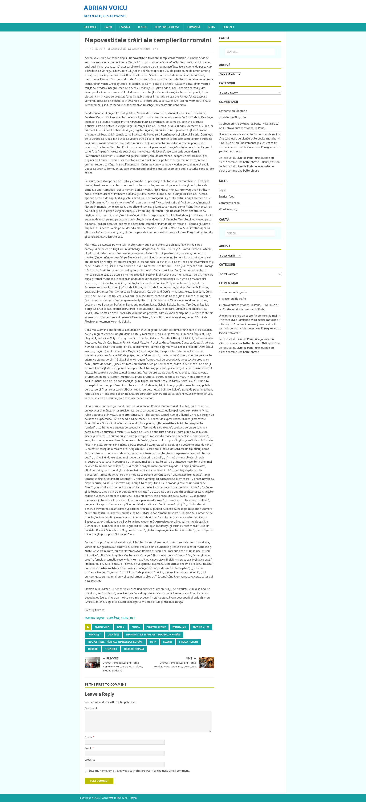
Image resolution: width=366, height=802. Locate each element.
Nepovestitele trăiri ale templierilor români (153, 634)
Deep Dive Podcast (167, 27)
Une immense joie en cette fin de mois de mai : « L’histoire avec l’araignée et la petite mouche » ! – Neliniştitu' (249, 139)
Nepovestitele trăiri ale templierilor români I (115, 642)
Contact (228, 27)
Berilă (121, 627)
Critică (136, 627)
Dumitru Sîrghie (156, 627)
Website (90, 759)
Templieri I (111, 649)
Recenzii (167, 642)
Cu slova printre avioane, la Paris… (244, 128)
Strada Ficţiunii (188, 642)
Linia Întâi (113, 634)
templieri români (134, 649)
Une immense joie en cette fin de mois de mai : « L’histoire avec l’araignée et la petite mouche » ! (249, 147)
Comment (91, 708)
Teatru (142, 27)
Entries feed (226, 196)
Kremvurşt (94, 634)
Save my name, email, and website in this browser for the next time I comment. (139, 770)
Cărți (108, 27)
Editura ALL (179, 627)
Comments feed (229, 203)
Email (88, 748)
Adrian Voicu (118, 49)
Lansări (125, 27)
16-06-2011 (97, 49)
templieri (93, 649)
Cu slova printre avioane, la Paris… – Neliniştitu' (249, 123)
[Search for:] (250, 52)
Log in (222, 190)
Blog (211, 27)
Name (89, 737)
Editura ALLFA (201, 627)
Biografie (90, 27)
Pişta (153, 642)
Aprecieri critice (141, 49)
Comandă (193, 27)
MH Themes (131, 798)
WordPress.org (228, 209)
